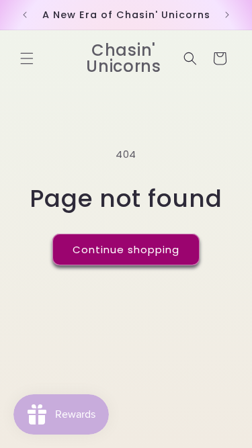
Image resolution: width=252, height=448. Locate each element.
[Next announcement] (227, 15)
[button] (27, 58)
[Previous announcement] (25, 15)
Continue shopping (126, 249)
